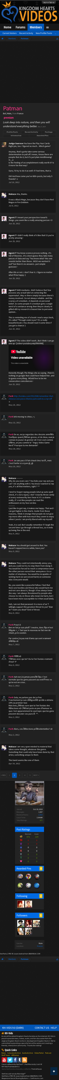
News (4, 1053)
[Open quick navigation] (57, 39)
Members (36, 27)
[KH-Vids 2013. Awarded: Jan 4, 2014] (20, 879)
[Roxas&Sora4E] (28, 923)
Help (54, 1027)
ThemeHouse (36, 1069)
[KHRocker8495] (28, 931)
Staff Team (6, 1055)
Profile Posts (12, 132)
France (40, 946)
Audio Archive (27, 1053)
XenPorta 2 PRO (6, 954)
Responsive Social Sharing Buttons (15, 1078)
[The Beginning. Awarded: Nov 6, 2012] (37, 888)
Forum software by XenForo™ (13, 1064)
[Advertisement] (29, 73)
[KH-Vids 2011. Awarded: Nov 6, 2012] (37, 879)
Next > (36, 775)
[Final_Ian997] (20, 931)
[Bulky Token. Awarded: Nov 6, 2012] (28, 879)
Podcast (48, 1053)
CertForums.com (36, 1078)
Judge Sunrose (16, 143)
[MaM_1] (20, 904)
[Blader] (36, 923)
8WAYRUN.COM (34, 954)
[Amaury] (20, 923)
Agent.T (12, 217)
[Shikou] (28, 904)
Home (7, 27)
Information (16, 135)
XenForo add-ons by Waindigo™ (14, 1074)
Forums (20, 27)
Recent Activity (31, 132)
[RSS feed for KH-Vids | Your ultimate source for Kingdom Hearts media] (24, 1059)
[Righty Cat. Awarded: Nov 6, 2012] (28, 888)
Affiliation (15, 1055)
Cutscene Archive (14, 1053)
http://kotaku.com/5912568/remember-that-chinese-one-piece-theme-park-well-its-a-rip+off (31, 397)
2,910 (40, 815)
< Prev (3, 775)
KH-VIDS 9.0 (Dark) (13, 1027)
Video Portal (39, 1053)
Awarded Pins (42, 135)
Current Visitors (10, 33)
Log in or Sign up (48, 2)
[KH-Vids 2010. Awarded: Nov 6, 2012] (20, 888)
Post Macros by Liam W (33, 1064)
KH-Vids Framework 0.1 (11, 1066)
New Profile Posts (44, 33)
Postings (48, 132)
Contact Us (42, 1027)
